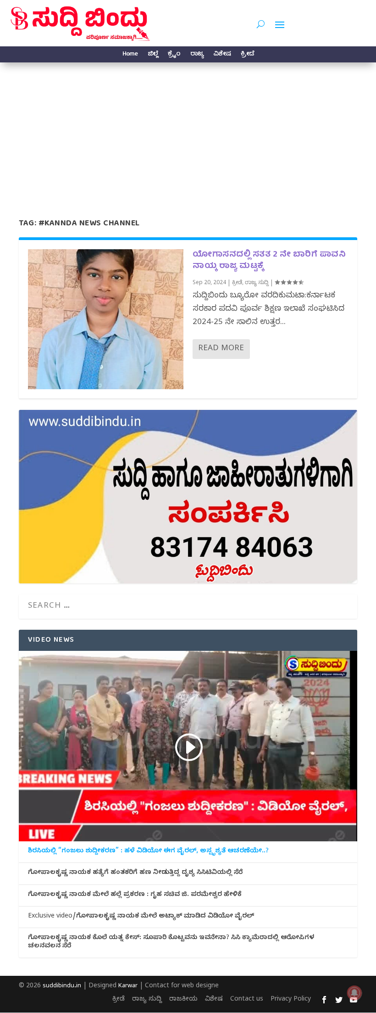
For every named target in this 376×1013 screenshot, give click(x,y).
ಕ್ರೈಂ (174, 55)
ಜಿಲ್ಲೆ (153, 55)
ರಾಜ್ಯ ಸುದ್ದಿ (257, 283)
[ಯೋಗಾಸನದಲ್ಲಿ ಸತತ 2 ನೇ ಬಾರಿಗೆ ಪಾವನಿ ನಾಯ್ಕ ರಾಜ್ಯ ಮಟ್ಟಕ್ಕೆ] (105, 319)
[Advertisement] (188, 131)
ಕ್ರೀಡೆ (247, 55)
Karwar (128, 986)
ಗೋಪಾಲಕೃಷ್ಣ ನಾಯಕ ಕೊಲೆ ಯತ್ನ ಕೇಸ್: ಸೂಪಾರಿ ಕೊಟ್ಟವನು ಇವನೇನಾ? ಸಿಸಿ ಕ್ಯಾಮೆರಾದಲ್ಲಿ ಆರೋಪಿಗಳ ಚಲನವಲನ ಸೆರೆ (171, 943)
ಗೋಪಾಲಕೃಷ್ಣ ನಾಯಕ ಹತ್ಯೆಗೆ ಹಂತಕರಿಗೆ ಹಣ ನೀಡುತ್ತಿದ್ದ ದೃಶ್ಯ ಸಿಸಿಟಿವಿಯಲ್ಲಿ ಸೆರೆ (135, 873)
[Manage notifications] (354, 992)
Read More (221, 349)
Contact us (246, 1000)
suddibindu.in (62, 986)
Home (130, 55)
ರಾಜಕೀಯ (183, 1000)
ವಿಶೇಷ (222, 55)
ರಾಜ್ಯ (196, 55)
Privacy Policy (291, 1000)
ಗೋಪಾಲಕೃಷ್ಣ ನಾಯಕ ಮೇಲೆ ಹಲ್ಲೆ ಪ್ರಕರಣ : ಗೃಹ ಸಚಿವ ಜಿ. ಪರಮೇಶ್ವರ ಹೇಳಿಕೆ (135, 895)
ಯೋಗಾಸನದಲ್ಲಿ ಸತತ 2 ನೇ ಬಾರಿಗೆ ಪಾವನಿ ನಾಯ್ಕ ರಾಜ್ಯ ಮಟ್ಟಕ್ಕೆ (269, 261)
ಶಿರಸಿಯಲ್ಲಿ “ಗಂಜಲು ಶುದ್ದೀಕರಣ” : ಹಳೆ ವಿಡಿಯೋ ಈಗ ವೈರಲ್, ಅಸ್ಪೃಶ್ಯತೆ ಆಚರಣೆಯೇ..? (148, 852)
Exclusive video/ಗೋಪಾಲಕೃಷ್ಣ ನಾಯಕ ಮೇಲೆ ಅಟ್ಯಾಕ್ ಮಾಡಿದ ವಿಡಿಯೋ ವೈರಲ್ (141, 917)
